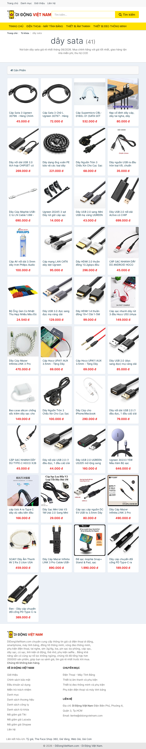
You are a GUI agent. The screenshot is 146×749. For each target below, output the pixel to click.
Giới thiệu (39, 3)
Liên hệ (51, 3)
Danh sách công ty (18, 704)
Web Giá (76, 738)
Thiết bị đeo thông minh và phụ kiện (84, 684)
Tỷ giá (29, 738)
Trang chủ (12, 3)
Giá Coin (87, 738)
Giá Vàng (64, 738)
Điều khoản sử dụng (18, 684)
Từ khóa (25, 33)
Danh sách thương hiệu (20, 699)
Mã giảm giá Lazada (19, 719)
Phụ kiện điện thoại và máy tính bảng (84, 689)
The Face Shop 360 (46, 738)
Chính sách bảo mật (18, 679)
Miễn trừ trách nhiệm (19, 689)
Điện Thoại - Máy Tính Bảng (45, 26)
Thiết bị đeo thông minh (109, 26)
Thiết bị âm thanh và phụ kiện (80, 679)
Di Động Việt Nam (92, 745)
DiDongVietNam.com (67, 745)
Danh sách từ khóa (18, 709)
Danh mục (26, 3)
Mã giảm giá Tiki (16, 714)
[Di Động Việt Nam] (25, 634)
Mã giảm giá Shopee (19, 724)
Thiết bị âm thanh (78, 26)
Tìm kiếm (128, 14)
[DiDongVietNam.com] (29, 14)
